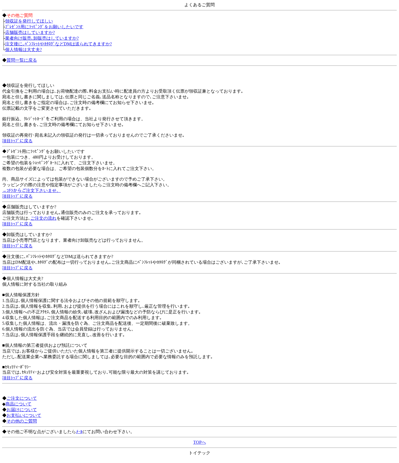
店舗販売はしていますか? (30, 32)
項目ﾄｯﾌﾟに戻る (17, 140)
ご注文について (22, 398)
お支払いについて (24, 415)
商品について (18, 404)
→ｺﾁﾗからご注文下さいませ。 (31, 190)
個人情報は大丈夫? (23, 49)
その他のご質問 (22, 421)
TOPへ (199, 442)
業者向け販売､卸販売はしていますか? (42, 38)
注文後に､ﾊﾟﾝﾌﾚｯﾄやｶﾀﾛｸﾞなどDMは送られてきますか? (58, 44)
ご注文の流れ (43, 218)
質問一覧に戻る (22, 60)
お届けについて (22, 409)
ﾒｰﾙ (79, 431)
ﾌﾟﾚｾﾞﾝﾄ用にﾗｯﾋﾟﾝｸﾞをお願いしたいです (44, 26)
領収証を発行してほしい (29, 21)
